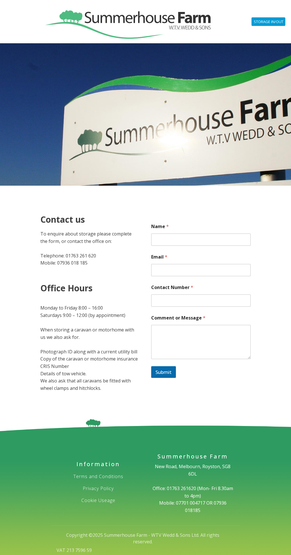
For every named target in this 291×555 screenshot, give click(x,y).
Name (160, 226)
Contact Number (172, 287)
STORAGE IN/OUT (268, 21)
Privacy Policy (98, 488)
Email (159, 257)
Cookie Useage (98, 500)
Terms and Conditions (98, 476)
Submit (163, 372)
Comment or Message (178, 318)
